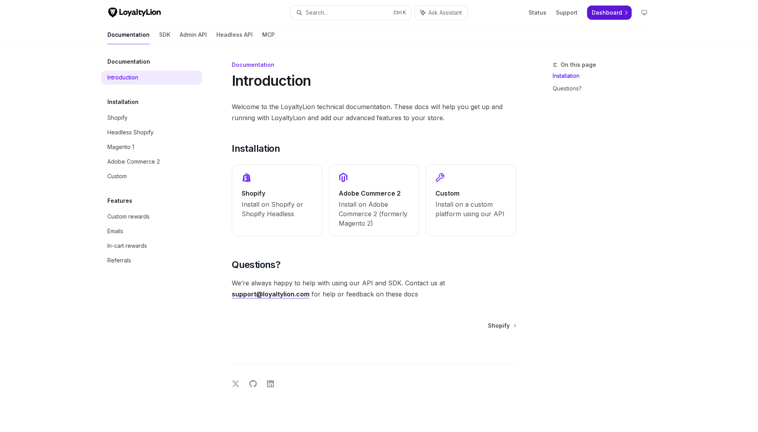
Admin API (193, 34)
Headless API (234, 34)
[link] (277, 200)
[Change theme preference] (644, 12)
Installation (566, 75)
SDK (164, 34)
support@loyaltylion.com (271, 294)
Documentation (128, 34)
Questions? (567, 88)
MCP (268, 34)
